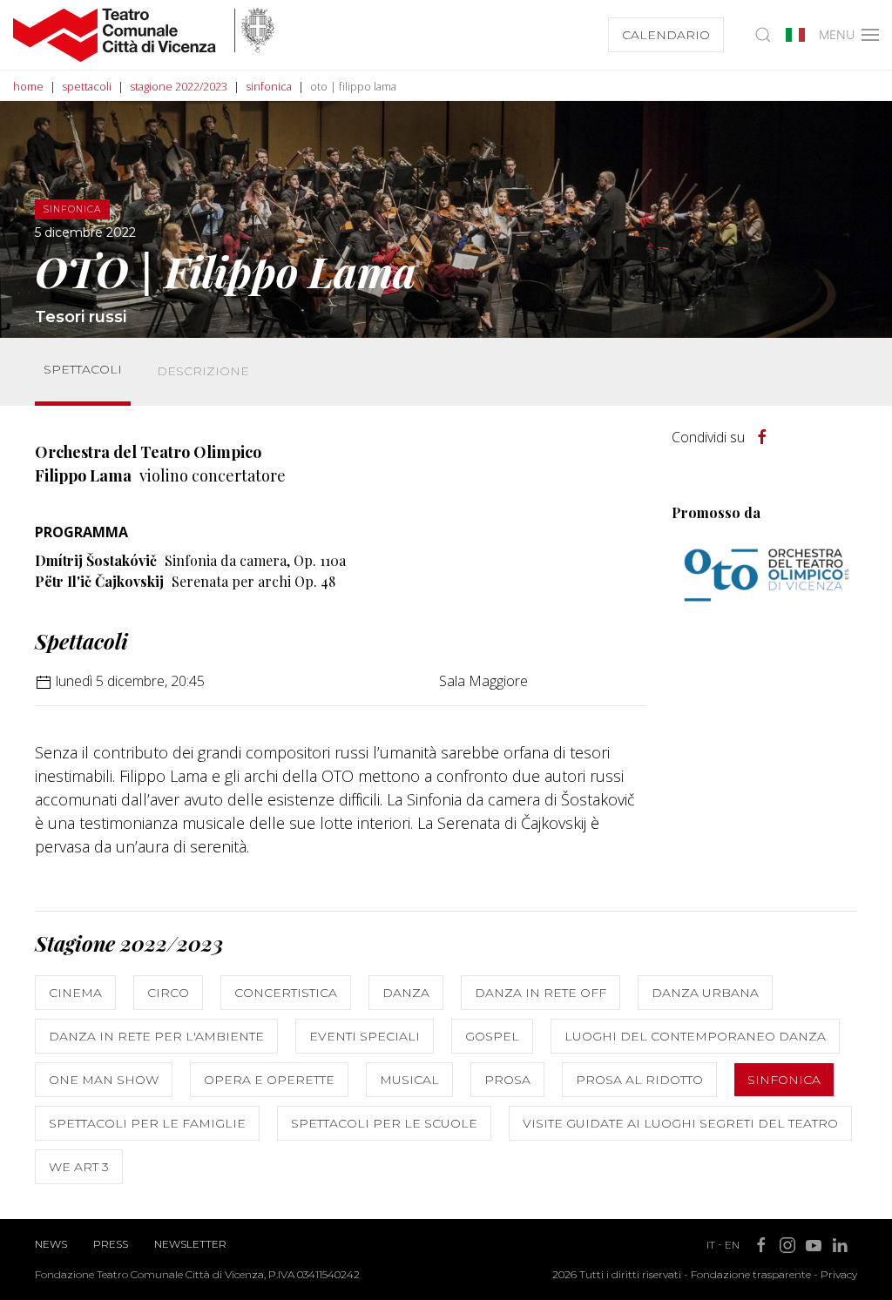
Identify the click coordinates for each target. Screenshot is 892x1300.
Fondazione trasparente (751, 1274)
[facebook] (762, 437)
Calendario (666, 35)
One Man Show (104, 1080)
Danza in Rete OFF (540, 992)
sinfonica (269, 86)
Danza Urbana (705, 992)
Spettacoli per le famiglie (147, 1123)
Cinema (75, 992)
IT (710, 1244)
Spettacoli (83, 369)
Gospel (492, 1036)
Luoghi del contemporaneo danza (695, 1036)
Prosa (507, 1080)
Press (110, 1243)
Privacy (839, 1274)
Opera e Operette (269, 1080)
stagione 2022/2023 (178, 86)
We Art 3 (79, 1167)
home (28, 86)
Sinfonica (784, 1080)
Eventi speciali (364, 1036)
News (51, 1243)
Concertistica (285, 992)
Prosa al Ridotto (639, 1080)
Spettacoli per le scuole (384, 1123)
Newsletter (190, 1243)
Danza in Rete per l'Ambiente (156, 1036)
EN (732, 1244)
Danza (405, 992)
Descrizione (203, 371)
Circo (168, 992)
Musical (409, 1080)
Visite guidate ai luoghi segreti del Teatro (680, 1123)
